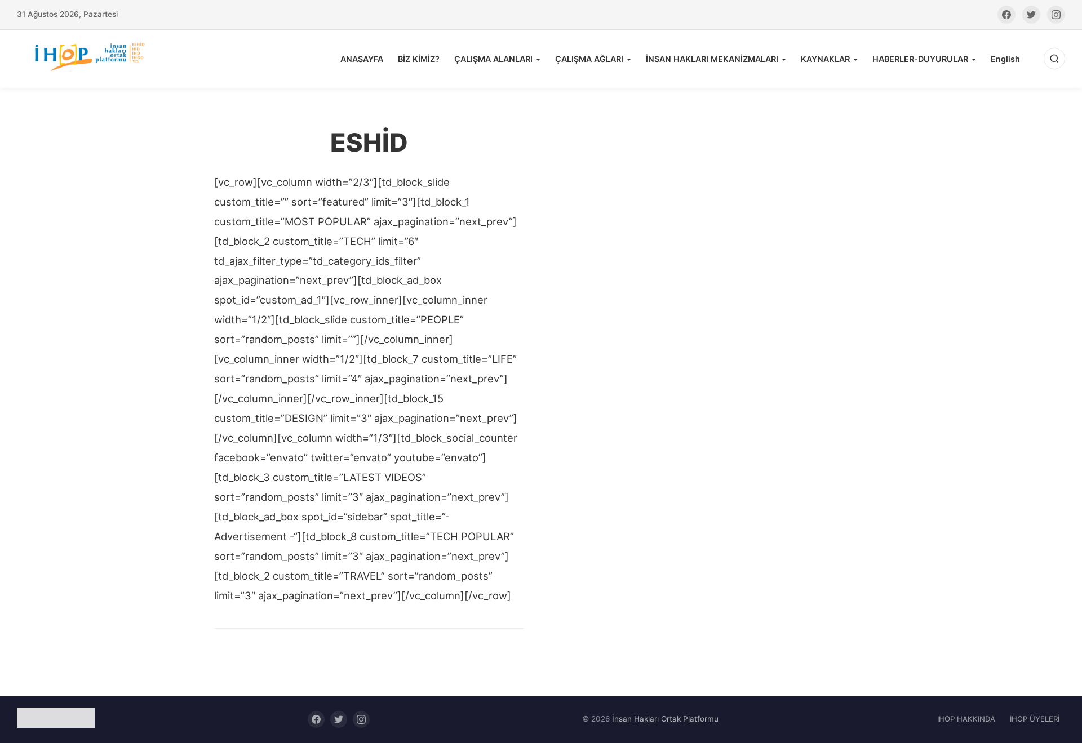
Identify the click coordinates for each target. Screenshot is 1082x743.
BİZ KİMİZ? (419, 59)
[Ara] (1054, 58)
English (1005, 59)
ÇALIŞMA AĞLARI (589, 59)
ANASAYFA (361, 59)
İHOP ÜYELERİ (1034, 718)
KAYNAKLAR (825, 59)
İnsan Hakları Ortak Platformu (665, 718)
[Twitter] (1031, 15)
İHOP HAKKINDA (966, 718)
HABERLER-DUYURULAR (920, 59)
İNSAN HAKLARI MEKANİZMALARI (712, 59)
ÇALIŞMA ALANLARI (493, 59)
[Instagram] (1056, 15)
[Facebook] (1006, 15)
